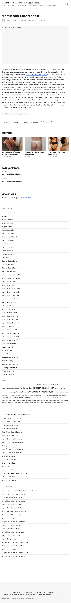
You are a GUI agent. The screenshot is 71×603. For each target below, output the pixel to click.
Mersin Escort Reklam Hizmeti (12, 453)
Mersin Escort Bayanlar (10, 292)
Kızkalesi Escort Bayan (9, 268)
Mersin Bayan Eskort (9, 282)
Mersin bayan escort (20, 114)
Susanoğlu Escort (8, 368)
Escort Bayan (6, 233)
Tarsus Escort (6, 371)
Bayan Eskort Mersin (9, 515)
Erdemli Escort (7, 230)
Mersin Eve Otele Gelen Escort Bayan (57, 395)
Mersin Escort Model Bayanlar (12, 439)
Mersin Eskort (43, 395)
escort (17, 385)
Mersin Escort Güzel (58, 392)
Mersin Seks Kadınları (9, 508)
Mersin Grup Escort (8, 319)
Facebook (25, 122)
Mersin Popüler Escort (6, 400)
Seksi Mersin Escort (8, 456)
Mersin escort (6, 285)
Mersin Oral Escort (8, 326)
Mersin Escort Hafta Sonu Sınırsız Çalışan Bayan (11, 153)
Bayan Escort (6, 220)
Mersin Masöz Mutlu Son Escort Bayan (15, 491)
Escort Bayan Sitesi (8, 237)
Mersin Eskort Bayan (9, 309)
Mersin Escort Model (9, 299)
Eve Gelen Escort (8, 254)
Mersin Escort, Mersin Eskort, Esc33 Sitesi (20, 3)
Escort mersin (6, 244)
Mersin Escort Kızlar (9, 295)
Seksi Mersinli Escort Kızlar (11, 422)
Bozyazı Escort (7, 227)
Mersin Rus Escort (8, 330)
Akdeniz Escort (7, 213)
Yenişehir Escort (7, 374)
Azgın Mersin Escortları (10, 428)
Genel (4, 257)
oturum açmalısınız (25, 198)
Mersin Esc (5, 518)
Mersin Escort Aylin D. (9, 480)
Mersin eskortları (7, 312)
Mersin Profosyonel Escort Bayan (20, 400)
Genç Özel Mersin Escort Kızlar (12, 449)
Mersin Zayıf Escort (23, 402)
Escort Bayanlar (7, 504)
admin (8, 21)
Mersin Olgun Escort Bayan (60, 397)
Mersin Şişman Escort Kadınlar (45, 402)
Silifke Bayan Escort (8, 357)
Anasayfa (5, 595)
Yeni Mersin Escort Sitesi (10, 425)
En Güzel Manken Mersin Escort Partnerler (16, 415)
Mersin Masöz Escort (47, 397)
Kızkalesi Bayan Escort (9, 261)
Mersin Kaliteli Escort (9, 323)
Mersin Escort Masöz (22, 395)
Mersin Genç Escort (8, 316)
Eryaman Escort (11, 385)
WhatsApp (34, 122)
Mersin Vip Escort (8, 344)
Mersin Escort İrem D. (9, 477)
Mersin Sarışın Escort (9, 333)
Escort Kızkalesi (7, 240)
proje (3, 354)
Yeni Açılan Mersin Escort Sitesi (12, 418)
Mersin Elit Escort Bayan (10, 392)
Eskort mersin (7, 114)
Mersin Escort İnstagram (33, 395)
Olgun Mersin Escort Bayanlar (12, 432)
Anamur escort (7, 216)
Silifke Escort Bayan (8, 364)
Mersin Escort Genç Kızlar (11, 435)
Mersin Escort (18, 592)
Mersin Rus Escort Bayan (42, 400)
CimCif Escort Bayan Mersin (11, 494)
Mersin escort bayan (9, 288)
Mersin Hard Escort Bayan (37, 397)
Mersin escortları (7, 302)
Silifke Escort (6, 361)
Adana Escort (6, 466)
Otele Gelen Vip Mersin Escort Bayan (56, 153)
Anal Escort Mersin (8, 498)
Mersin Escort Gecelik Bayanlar (12, 442)
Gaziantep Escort (62, 385)
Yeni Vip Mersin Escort (9, 446)
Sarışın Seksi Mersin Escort (11, 511)
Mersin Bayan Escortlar (10, 278)
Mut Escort (5, 350)
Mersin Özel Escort (32, 402)
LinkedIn (16, 122)
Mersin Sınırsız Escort (9, 340)
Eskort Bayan (6, 247)
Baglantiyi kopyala (46, 122)
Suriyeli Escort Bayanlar (10, 501)
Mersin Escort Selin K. (9, 470)
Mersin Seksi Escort (8, 337)
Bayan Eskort (6, 223)
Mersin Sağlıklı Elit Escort (54, 400)
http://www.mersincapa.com (36, 75)
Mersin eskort (6, 306)
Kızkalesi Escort (7, 264)
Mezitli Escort (6, 347)
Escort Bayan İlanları (32, 385)
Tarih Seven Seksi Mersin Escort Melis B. (16, 473)
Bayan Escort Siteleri (9, 459)
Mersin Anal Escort (8, 271)
